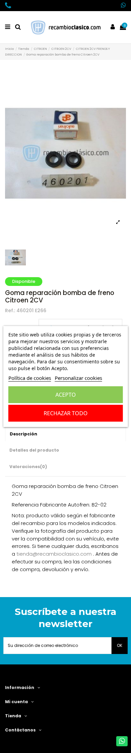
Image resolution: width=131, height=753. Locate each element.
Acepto (65, 394)
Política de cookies (29, 377)
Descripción (23, 434)
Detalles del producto (34, 450)
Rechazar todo (66, 413)
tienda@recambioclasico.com (54, 553)
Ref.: (10, 310)
